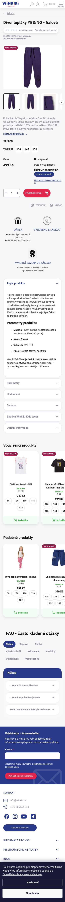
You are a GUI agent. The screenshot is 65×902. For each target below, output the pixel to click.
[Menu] (61, 4)
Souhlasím (32, 893)
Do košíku (23, 520)
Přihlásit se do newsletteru (20, 776)
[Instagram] (15, 816)
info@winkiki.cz (18, 800)
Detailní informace (13, 134)
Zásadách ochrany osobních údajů (22, 874)
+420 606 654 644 (19, 807)
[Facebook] (6, 816)
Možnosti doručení (48, 181)
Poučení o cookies (40, 870)
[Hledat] (31, 4)
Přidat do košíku (34, 193)
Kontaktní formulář (20, 828)
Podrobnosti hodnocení (45, 30)
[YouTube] (24, 816)
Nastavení (32, 882)
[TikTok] (33, 816)
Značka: (14, 39)
